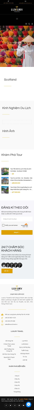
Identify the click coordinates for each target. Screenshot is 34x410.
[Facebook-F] (6, 405)
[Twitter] (10, 405)
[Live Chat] (28, 404)
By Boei (28, 408)
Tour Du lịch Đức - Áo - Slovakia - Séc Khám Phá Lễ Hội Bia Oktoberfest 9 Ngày (21, 180)
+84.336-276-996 (8, 3)
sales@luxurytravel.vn (25, 3)
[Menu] (26, 24)
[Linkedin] (19, 405)
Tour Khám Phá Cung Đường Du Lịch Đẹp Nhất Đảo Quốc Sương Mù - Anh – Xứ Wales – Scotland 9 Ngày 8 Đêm (21, 189)
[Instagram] (15, 405)
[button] (17, 18)
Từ (11, 174)
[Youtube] (23, 405)
